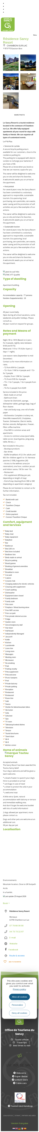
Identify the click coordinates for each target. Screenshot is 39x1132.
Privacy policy (19, 989)
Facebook (13, 949)
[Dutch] (13, 1128)
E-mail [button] (12, 937)
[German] (19, 1128)
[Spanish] (25, 1128)
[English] (16, 1128)
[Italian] (22, 1128)
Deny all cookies (19, 1013)
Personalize (17, 1005)
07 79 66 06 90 (16, 925)
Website (13, 943)
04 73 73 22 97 (16, 931)
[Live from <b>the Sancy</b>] (19, 1055)
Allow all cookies (19, 997)
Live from (19, 1065)
